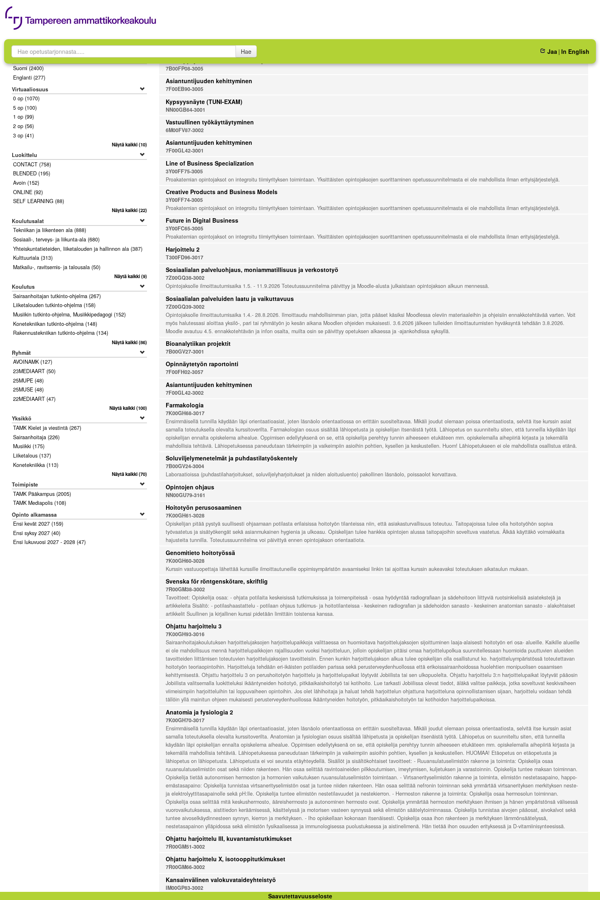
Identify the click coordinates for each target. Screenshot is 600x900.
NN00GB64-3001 (185, 109)
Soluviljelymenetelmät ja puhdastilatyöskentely (232, 458)
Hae (246, 51)
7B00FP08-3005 (184, 68)
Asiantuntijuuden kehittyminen (209, 81)
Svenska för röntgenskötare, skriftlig (217, 581)
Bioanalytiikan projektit (198, 343)
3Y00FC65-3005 (184, 228)
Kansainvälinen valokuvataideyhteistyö (221, 880)
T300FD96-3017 (184, 257)
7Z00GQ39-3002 (185, 306)
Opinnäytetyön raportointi (202, 364)
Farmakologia (185, 405)
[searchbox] (123, 51)
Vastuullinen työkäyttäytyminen (210, 122)
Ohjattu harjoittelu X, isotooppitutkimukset (225, 859)
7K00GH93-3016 (185, 634)
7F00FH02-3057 (184, 372)
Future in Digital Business (202, 220)
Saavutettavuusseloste (300, 896)
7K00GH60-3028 (185, 560)
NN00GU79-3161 (185, 495)
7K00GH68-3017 (185, 413)
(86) (129, 342)
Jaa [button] (552, 51)
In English (575, 51)
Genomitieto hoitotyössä (200, 552)
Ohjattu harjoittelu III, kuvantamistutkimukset (229, 838)
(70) (129, 474)
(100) (128, 408)
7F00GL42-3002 (185, 392)
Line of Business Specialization (210, 163)
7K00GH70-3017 (185, 720)
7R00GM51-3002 (185, 846)
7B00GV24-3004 (185, 466)
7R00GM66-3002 (185, 867)
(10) (129, 144)
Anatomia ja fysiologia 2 (199, 712)
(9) (130, 276)
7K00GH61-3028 (185, 515)
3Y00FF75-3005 (184, 171)
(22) (129, 210)
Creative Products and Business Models (222, 192)
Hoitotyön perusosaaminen (204, 507)
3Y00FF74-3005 (184, 199)
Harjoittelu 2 (183, 249)
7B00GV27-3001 (185, 351)
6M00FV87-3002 (185, 130)
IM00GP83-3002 (184, 887)
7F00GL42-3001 (185, 150)
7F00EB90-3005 (184, 89)
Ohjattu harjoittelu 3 (194, 626)
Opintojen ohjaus (190, 487)
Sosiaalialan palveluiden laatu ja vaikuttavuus (230, 298)
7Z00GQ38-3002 (185, 277)
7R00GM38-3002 (185, 589)
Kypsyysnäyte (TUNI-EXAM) (204, 101)
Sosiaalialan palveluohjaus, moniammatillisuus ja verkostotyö (252, 269)
